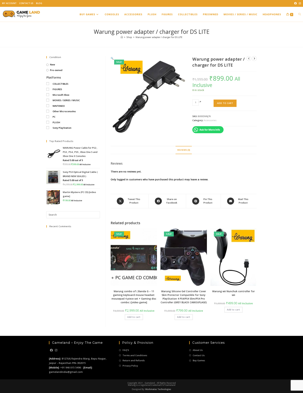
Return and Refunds (134, 360)
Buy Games (199, 360)
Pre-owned (56, 70)
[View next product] (254, 58)
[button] (112, 58)
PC (54, 116)
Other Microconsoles (64, 111)
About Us (198, 350)
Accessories (210, 120)
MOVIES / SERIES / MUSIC (66, 100)
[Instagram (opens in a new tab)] (299, 3)
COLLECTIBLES (60, 83)
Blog (39, 3)
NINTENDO (59, 105)
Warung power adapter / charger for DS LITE (159, 37)
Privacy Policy (130, 365)
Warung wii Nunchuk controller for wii (233, 293)
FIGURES (57, 89)
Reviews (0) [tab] (183, 149)
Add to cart (225, 103)
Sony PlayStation (62, 127)
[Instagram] (56, 350)
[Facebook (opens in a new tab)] (295, 3)
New (52, 64)
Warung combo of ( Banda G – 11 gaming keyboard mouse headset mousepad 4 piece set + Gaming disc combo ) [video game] (134, 297)
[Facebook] (51, 350)
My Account (9, 3)
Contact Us (26, 3)
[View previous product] (248, 58)
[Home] (122, 37)
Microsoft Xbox (61, 94)
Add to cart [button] (133, 317)
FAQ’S (126, 350)
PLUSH (56, 122)
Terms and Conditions (135, 355)
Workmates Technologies (158, 389)
